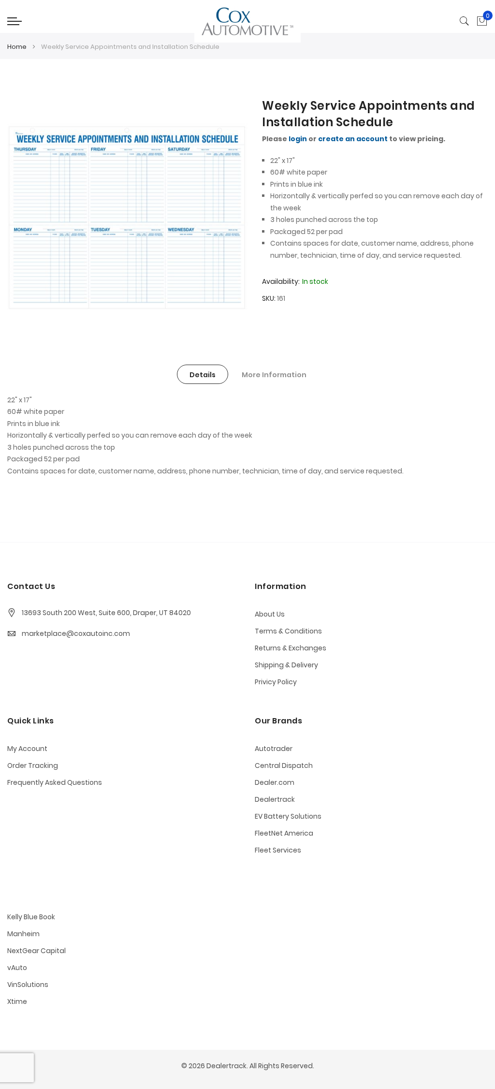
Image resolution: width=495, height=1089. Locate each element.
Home (17, 46)
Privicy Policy (276, 682)
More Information (274, 375)
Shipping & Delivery (286, 665)
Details (202, 375)
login (298, 139)
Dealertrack (275, 799)
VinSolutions (27, 984)
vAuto (17, 967)
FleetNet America (284, 833)
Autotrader (273, 748)
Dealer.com (274, 782)
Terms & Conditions (288, 631)
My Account (27, 748)
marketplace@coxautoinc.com (76, 633)
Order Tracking (32, 765)
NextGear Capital (36, 951)
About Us (270, 614)
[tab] (202, 374)
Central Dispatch (284, 765)
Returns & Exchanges (290, 648)
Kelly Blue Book (31, 917)
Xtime (17, 1001)
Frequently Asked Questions (54, 782)
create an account (353, 139)
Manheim (23, 934)
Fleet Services (278, 850)
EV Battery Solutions (288, 816)
